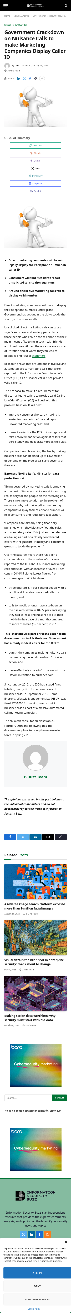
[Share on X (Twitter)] (24, 78)
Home (7, 15)
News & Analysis (21, 15)
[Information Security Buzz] (35, 5)
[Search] (66, 5)
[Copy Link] (35, 78)
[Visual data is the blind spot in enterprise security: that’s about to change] (35, 937)
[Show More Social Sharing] (42, 78)
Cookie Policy (34, 1308)
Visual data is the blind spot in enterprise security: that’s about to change (34, 962)
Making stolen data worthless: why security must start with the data (29, 1018)
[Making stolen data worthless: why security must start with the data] (35, 993)
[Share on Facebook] (29, 78)
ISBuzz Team (21, 65)
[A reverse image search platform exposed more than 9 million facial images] (35, 881)
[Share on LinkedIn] (18, 78)
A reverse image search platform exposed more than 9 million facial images (34, 906)
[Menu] (5, 5)
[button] (66, 1242)
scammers (38, 356)
